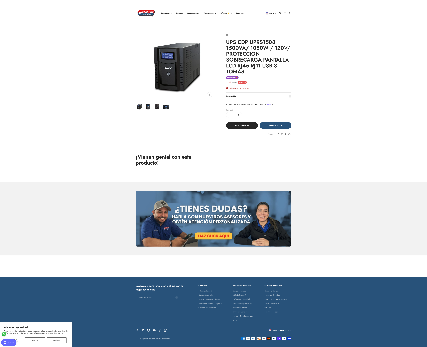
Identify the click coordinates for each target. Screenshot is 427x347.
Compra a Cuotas (271, 291)
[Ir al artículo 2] (148, 107)
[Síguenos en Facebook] (137, 330)
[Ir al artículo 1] (139, 107)
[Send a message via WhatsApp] (4, 334)
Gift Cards (268, 307)
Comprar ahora (275, 125)
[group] (213, 219)
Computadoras (193, 13)
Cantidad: (229, 110)
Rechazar (56, 340)
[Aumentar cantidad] (238, 115)
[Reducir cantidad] (229, 115)
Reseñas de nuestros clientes (209, 299)
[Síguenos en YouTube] (154, 330)
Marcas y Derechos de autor (243, 316)
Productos (165, 13)
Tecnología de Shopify (162, 338)
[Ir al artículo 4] (165, 107)
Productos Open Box (272, 295)
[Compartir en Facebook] (278, 134)
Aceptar (35, 340)
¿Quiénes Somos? (205, 291)
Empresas (240, 13)
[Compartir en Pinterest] (286, 134)
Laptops (179, 13)
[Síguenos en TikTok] (159, 330)
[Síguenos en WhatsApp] (165, 330)
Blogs (235, 320)
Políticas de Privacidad (241, 299)
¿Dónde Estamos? (239, 295)
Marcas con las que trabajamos (210, 303)
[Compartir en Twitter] (282, 134)
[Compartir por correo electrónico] (289, 134)
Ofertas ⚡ (225, 13)
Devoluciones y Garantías (242, 303)
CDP (228, 35)
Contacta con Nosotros (207, 307)
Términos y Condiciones (241, 312)
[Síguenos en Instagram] (148, 330)
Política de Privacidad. (55, 333)
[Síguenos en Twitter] (142, 330)
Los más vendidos (271, 312)
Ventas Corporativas (272, 303)
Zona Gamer (208, 13)
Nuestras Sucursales (205, 295)
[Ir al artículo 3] (157, 107)
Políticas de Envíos (240, 307)
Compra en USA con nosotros (276, 299)
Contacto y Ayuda (239, 291)
